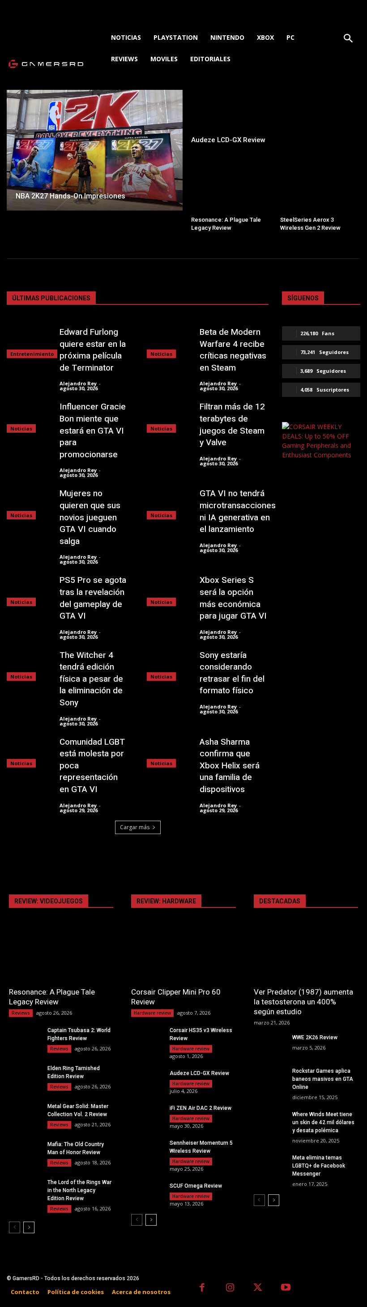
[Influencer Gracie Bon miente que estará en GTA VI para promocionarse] (29, 417)
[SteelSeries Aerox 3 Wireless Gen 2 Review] (317, 194)
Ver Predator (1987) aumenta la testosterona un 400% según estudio (303, 1001)
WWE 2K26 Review (314, 1037)
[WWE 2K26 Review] (269, 1044)
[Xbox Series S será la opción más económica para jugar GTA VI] (169, 590)
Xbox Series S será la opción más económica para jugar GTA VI (233, 598)
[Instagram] (230, 1288)
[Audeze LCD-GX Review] (272, 119)
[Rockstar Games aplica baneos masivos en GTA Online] (269, 1078)
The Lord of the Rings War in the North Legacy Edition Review (79, 1190)
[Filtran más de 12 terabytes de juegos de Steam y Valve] (169, 417)
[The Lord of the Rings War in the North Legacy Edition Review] (24, 1189)
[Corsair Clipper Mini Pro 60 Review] (183, 955)
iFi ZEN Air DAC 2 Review (200, 1108)
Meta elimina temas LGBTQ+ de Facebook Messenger (318, 1166)
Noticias (161, 353)
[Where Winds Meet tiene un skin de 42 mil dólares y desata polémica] (269, 1121)
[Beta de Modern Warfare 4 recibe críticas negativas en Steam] (169, 342)
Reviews (21, 1013)
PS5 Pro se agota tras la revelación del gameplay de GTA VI (93, 598)
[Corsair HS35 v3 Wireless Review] (146, 1037)
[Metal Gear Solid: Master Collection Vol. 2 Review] (24, 1113)
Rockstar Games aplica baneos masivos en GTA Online (322, 1079)
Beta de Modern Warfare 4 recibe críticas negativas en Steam (233, 350)
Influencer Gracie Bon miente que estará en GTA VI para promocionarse (93, 430)
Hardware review (152, 1013)
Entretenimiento (32, 353)
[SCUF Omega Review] (146, 1193)
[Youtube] (286, 1288)
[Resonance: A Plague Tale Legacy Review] (228, 194)
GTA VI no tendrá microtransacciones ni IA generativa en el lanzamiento (238, 511)
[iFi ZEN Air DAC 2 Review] (146, 1115)
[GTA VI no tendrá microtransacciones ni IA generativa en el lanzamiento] (169, 503)
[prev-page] (14, 1227)
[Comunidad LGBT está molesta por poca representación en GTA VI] (29, 752)
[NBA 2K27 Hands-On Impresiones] (95, 150)
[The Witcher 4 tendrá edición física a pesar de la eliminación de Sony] (29, 665)
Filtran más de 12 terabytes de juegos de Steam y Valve (232, 425)
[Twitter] (258, 1288)
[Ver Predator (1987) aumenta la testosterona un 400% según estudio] (306, 955)
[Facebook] (202, 1288)
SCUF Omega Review (196, 1186)
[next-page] (28, 1227)
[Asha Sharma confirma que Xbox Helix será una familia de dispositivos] (169, 752)
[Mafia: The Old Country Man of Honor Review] (24, 1151)
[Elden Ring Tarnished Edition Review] (24, 1075)
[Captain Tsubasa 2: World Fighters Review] (24, 1037)
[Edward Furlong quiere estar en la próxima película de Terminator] (29, 342)
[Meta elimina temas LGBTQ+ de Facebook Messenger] (269, 1165)
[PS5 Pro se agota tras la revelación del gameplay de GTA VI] (29, 590)
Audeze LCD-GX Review (199, 1073)
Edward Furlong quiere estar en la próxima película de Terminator (93, 350)
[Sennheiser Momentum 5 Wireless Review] (146, 1150)
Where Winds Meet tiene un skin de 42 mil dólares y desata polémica (323, 1122)
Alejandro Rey (78, 383)
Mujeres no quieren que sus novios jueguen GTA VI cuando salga (90, 517)
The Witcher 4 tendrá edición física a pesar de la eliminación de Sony (91, 679)
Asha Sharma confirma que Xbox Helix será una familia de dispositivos (230, 766)
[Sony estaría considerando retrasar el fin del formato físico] (169, 665)
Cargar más (134, 827)
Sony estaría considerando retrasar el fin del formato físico (232, 673)
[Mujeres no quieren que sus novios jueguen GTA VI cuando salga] (29, 503)
